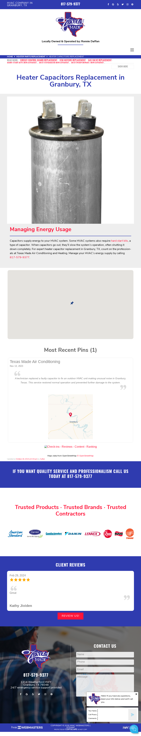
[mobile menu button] (70, 50)
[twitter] (122, 4)
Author (42, 459)
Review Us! (70, 616)
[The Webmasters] (26, 729)
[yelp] (118, 4)
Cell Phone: (92, 714)
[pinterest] (132, 4)
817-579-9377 (70, 4)
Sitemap (70, 728)
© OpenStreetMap (85, 456)
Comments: (92, 718)
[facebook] (108, 4)
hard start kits (119, 241)
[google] (113, 4)
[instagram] (127, 4)
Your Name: (92, 711)
